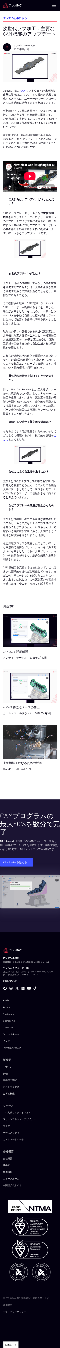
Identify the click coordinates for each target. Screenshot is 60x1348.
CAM (23, 90)
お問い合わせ (10, 980)
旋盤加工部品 (10, 1080)
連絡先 (6, 1165)
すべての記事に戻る (15, 18)
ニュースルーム (11, 1178)
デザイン (7, 1066)
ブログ (6, 1125)
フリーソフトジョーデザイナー (19, 1119)
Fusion (6, 1007)
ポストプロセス (11, 1086)
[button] (53, 5)
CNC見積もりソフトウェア (17, 1112)
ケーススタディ (11, 1132)
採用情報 (7, 1171)
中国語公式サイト (12, 1185)
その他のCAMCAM (12, 1047)
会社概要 (7, 1158)
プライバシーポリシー (14, 1311)
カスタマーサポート (13, 1139)
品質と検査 (9, 1093)
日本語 (8, 1344)
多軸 (5, 1073)
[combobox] (10, 1344)
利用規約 (7, 1305)
